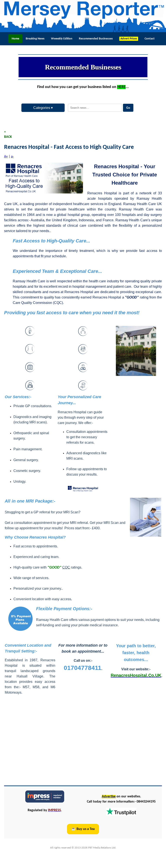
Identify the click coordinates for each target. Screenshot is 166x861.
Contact (150, 38)
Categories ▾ (43, 108)
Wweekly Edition (61, 38)
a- (12, 156)
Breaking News (35, 38)
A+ (6, 156)
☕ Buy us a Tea (83, 829)
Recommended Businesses (96, 38)
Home (15, 38)
